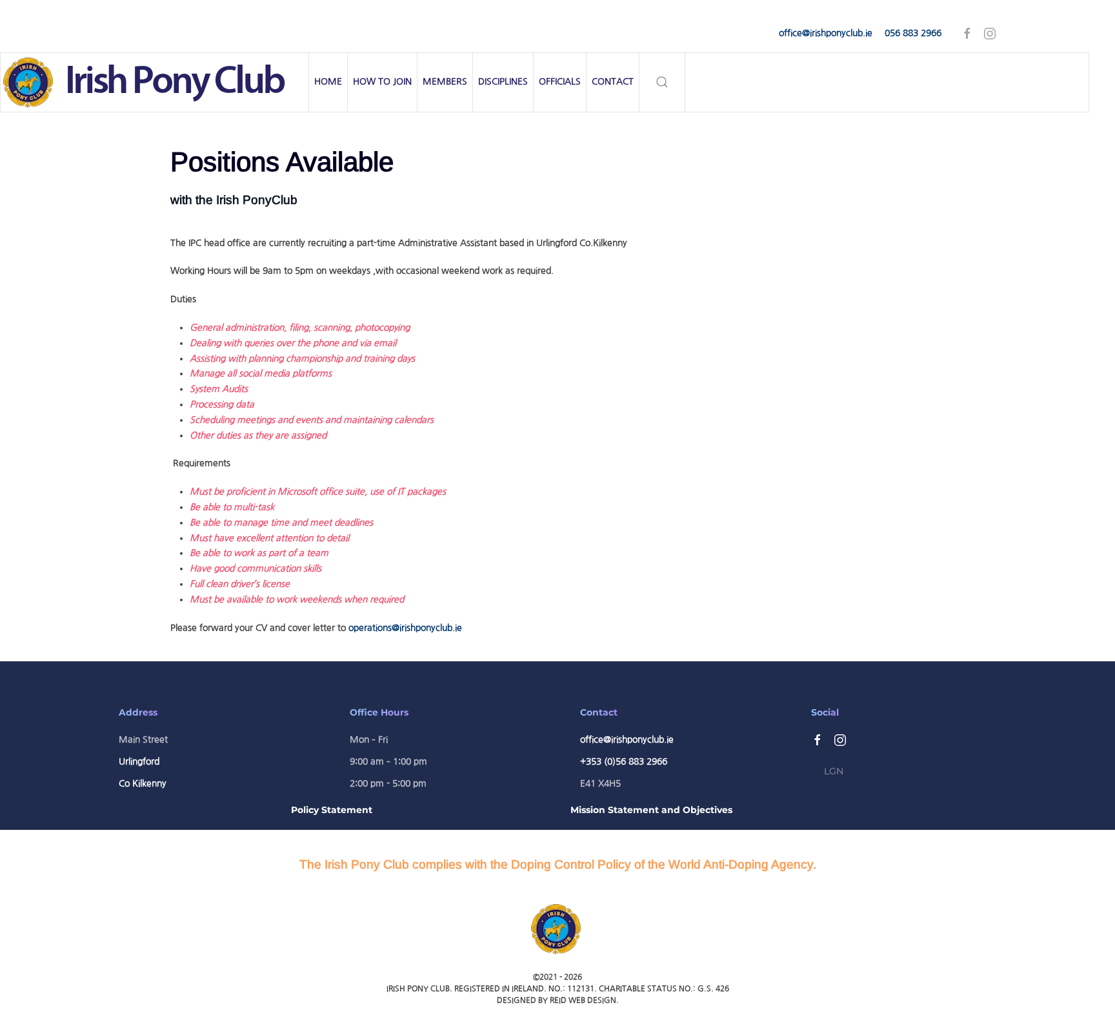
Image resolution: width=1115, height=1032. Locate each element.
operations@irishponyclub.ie (405, 627)
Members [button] (445, 81)
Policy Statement (331, 810)
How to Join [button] (382, 81)
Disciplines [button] (503, 81)
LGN (833, 771)
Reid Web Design (583, 1000)
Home (328, 81)
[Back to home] (155, 82)
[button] (662, 82)
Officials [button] (560, 81)
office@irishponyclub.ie (825, 32)
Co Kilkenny (142, 783)
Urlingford (139, 761)
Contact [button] (613, 81)
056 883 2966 (913, 32)
